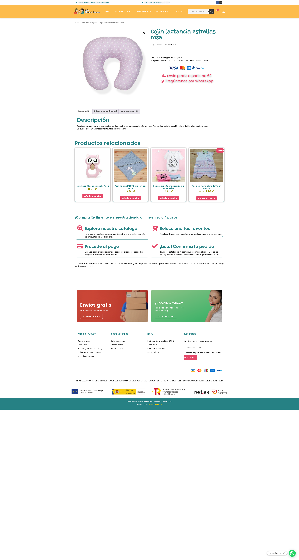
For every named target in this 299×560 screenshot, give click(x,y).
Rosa (206, 60)
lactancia (199, 60)
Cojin (169, 60)
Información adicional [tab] (105, 111)
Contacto (178, 11)
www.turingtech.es (155, 404)
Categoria (92, 22)
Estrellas (190, 60)
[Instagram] (220, 2)
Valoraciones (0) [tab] (129, 111)
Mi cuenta (161, 11)
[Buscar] (211, 11)
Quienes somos (122, 11)
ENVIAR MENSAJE (166, 316)
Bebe (163, 60)
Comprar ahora (91, 316)
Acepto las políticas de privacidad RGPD (203, 353)
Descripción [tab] (84, 111)
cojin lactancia (178, 60)
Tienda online (141, 11)
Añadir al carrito (92, 196)
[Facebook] (217, 2)
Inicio (107, 11)
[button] (144, 33)
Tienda (84, 22)
